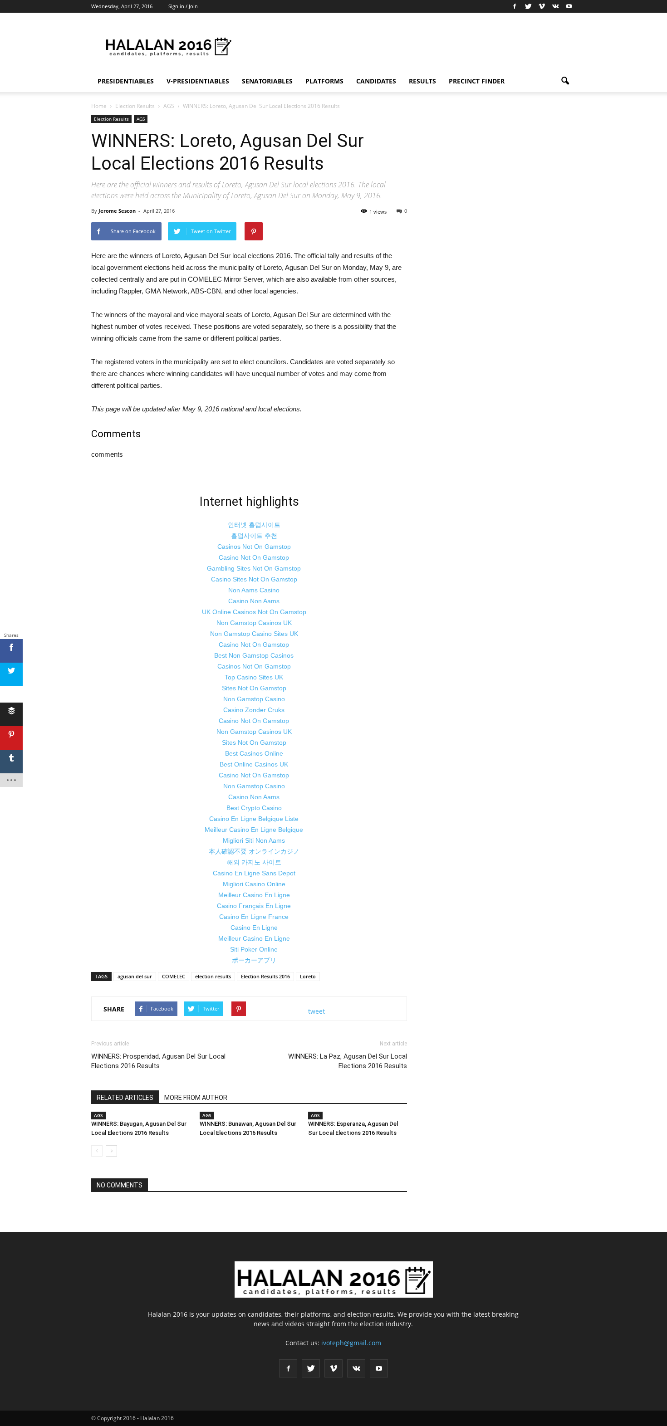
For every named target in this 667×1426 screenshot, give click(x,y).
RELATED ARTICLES (125, 1097)
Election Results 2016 (265, 976)
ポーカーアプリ (254, 960)
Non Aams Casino (254, 590)
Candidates (376, 81)
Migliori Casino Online (254, 884)
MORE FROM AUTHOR (195, 1097)
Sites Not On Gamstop (254, 688)
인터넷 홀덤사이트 (254, 524)
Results (422, 81)
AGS (141, 119)
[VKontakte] (555, 6)
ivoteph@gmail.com (351, 1342)
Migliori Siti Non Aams (254, 840)
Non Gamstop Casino (254, 699)
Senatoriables (267, 81)
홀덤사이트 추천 (254, 535)
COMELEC (173, 976)
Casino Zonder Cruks (253, 709)
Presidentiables (126, 81)
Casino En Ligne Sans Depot (254, 873)
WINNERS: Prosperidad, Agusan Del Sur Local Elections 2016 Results (158, 1061)
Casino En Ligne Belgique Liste (254, 818)
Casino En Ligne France (254, 916)
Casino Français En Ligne (254, 905)
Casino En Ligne (254, 927)
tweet (316, 1011)
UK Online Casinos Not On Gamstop (254, 611)
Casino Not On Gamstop (254, 557)
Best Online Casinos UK (254, 764)
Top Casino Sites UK (254, 677)
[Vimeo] (542, 6)
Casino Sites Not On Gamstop (254, 579)
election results (213, 976)
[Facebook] (514, 6)
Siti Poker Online (254, 949)
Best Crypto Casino (254, 807)
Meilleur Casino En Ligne (254, 895)
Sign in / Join (183, 6)
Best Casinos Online (254, 753)
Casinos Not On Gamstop (254, 546)
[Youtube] (569, 6)
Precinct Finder (477, 81)
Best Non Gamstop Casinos (254, 655)
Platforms (324, 81)
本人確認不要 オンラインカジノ (254, 851)
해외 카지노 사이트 (254, 862)
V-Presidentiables (198, 81)
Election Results (111, 119)
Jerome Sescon (117, 210)
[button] (565, 81)
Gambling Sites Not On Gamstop (254, 568)
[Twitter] (528, 6)
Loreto (308, 976)
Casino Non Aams (254, 601)
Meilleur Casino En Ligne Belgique (254, 829)
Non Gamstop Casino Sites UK (254, 633)
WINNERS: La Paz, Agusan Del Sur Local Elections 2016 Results (347, 1061)
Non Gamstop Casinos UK (254, 622)
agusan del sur (135, 976)
